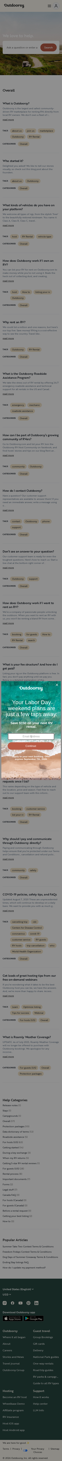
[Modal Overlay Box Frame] (31, 730)
